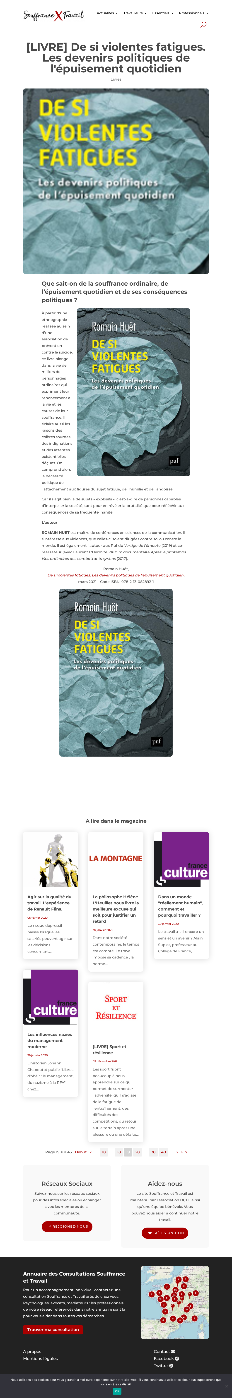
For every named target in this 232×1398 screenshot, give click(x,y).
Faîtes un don (168, 1233)
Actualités (105, 13)
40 (163, 1152)
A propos (32, 1351)
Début (81, 1152)
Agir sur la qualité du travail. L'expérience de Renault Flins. (49, 903)
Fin (184, 1152)
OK (117, 1391)
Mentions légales (40, 1358)
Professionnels (191, 13)
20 (137, 1152)
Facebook (164, 1358)
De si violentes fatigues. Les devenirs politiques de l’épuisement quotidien (116, 575)
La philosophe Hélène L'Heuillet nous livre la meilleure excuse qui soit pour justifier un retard (116, 909)
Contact (162, 1351)
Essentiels (160, 13)
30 (153, 1152)
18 (119, 1152)
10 (104, 1152)
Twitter (161, 1365)
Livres (116, 79)
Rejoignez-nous (70, 1226)
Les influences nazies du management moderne (49, 1040)
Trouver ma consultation (53, 1329)
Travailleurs (133, 13)
